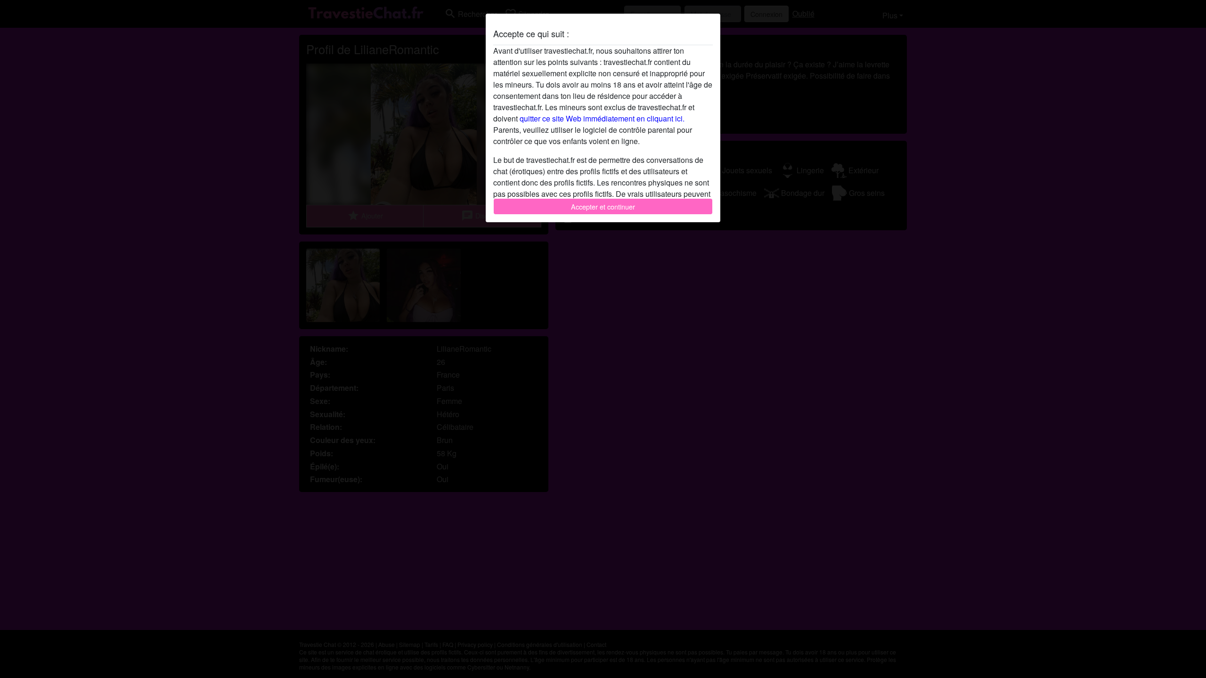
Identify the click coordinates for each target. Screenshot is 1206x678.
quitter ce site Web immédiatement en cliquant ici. (602, 118)
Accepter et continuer (603, 206)
